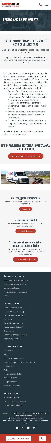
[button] (46, 4)
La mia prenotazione (12, 288)
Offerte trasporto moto (13, 307)
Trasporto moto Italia (12, 374)
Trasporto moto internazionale (16, 292)
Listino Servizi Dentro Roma (15, 401)
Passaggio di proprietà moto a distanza (19, 362)
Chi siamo (8, 319)
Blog (5, 354)
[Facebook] (17, 427)
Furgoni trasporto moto (13, 323)
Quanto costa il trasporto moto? (17, 280)
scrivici (27, 131)
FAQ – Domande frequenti (14, 315)
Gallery (6, 370)
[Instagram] (22, 427)
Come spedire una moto (13, 358)
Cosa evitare (9, 366)
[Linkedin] (33, 427)
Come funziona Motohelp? (14, 311)
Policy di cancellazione (13, 339)
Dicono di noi (9, 331)
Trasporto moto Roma (13, 405)
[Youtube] (28, 427)
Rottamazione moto (12, 397)
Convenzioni (8, 350)
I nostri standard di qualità (14, 327)
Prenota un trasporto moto (15, 284)
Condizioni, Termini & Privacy (15, 335)
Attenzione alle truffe (12, 385)
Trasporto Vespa (10, 382)
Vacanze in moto (10, 378)
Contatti (7, 296)
